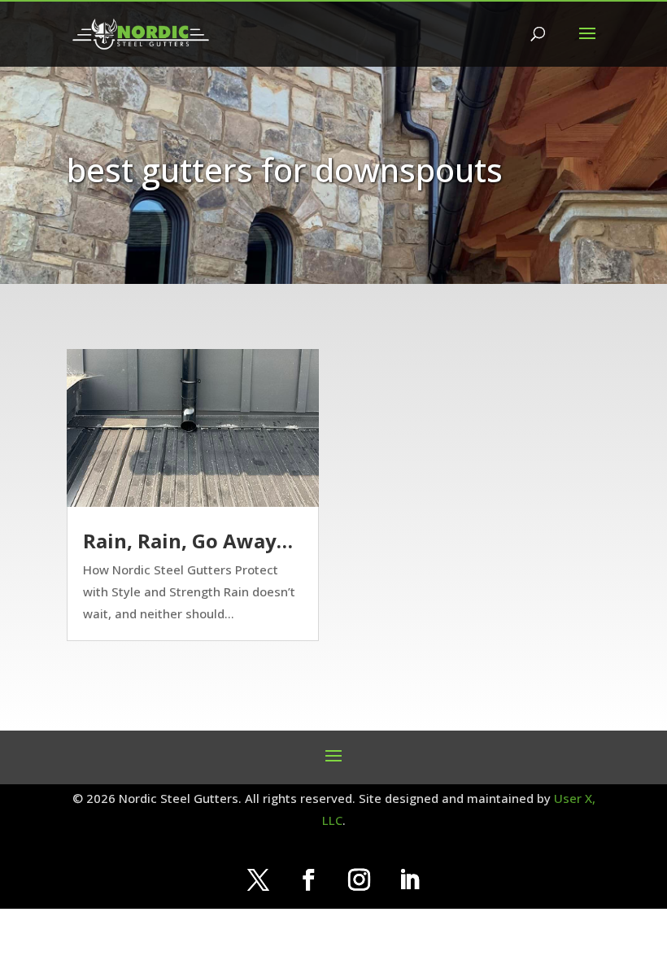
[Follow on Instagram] (359, 880)
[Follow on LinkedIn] (409, 880)
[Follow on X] (258, 880)
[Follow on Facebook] (308, 880)
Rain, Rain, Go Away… (188, 540)
